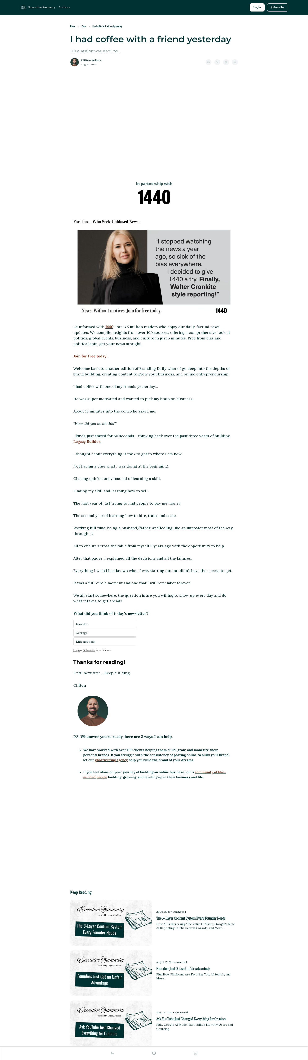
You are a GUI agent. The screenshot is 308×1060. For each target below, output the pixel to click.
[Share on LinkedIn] (235, 62)
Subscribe (89, 650)
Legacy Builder (86, 441)
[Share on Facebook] (208, 62)
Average (82, 633)
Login (76, 650)
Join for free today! (90, 356)
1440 (109, 326)
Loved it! (82, 624)
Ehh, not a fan (85, 642)
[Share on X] (217, 62)
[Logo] (23, 7)
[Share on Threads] (226, 62)
